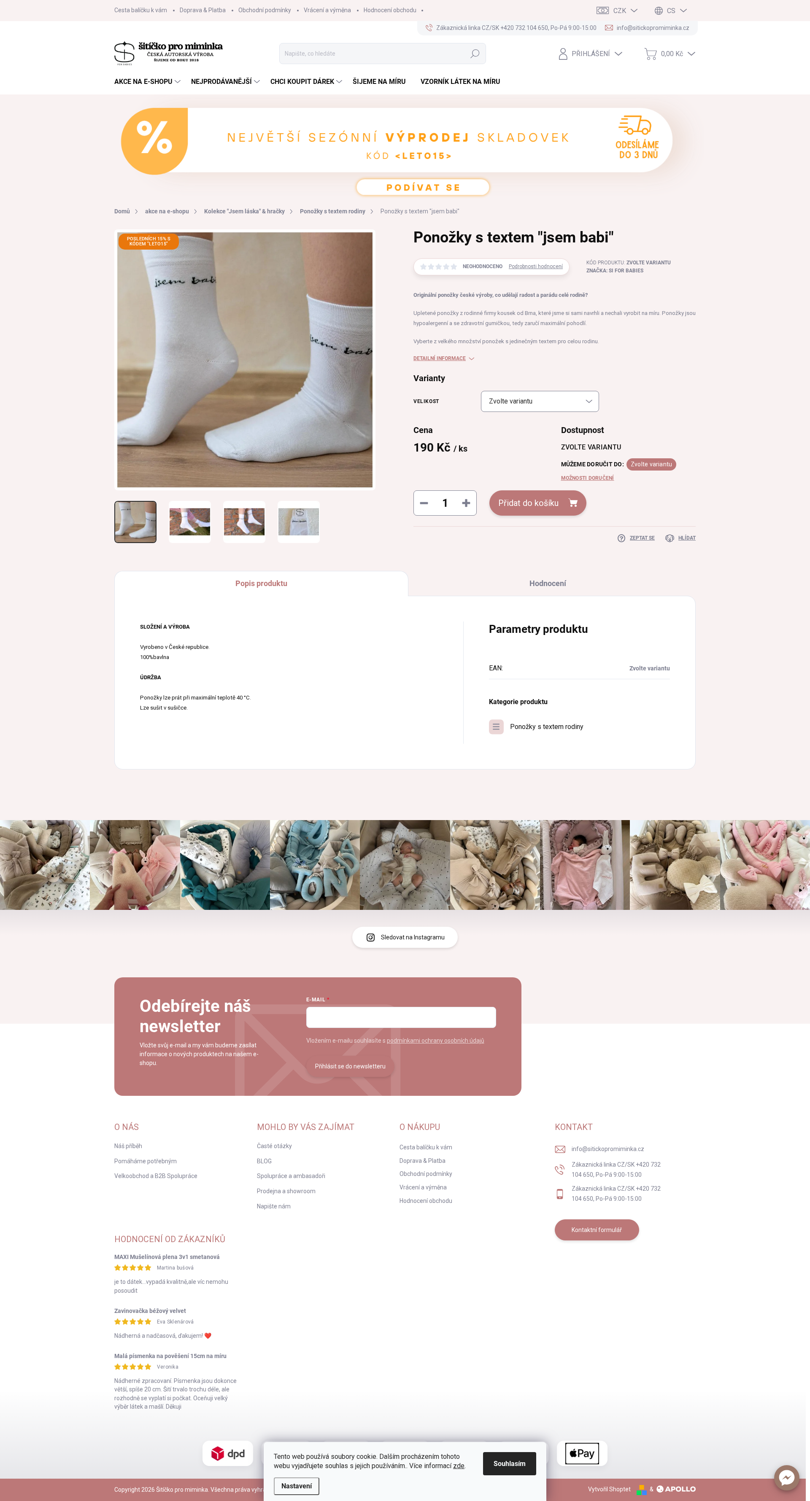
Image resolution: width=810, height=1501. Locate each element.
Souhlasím (510, 1464)
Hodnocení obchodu (390, 10)
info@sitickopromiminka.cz (608, 1149)
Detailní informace (439, 358)
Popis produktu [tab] (261, 583)
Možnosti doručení (587, 478)
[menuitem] (148, 81)
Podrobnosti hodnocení (536, 266)
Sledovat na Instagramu (413, 937)
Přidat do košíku (528, 503)
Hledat (475, 53)
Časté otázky (274, 1146)
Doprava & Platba (203, 10)
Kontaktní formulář (597, 1230)
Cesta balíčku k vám (140, 10)
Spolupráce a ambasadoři (291, 1176)
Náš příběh (128, 1146)
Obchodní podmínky (264, 10)
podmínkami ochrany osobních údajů (435, 1040)
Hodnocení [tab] (547, 583)
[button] (786, 1477)
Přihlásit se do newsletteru (350, 1066)
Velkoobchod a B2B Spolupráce (155, 1176)
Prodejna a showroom (286, 1191)
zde (458, 1466)
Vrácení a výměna (327, 10)
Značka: (614, 271)
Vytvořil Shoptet (609, 1489)
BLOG (264, 1161)
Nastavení (296, 1486)
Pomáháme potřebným (145, 1161)
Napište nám (274, 1206)
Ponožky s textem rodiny (546, 727)
